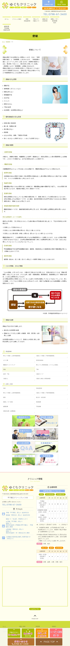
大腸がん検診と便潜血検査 (43, 378)
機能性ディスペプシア (9, 365)
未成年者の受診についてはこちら (52, 491)
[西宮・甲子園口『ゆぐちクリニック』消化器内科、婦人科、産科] (19, 7)
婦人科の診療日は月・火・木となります (55, 8)
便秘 (4, 369)
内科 (4, 388)
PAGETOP (35, 619)
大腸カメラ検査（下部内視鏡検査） (45, 355)
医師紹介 (54, 626)
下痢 (37, 369)
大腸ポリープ (39, 374)
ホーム (4, 626)
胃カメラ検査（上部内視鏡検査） (12, 355)
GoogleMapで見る (34, 609)
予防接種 (38, 406)
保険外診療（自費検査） (9, 411)
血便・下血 (6, 374)
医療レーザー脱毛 (8, 402)
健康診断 (5, 406)
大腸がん (5, 378)
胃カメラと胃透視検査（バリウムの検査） (47, 365)
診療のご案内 (22, 626)
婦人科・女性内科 (41, 397)
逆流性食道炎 (39, 360)
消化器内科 (9, 351)
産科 (4, 397)
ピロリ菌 (5, 360)
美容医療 (38, 402)
